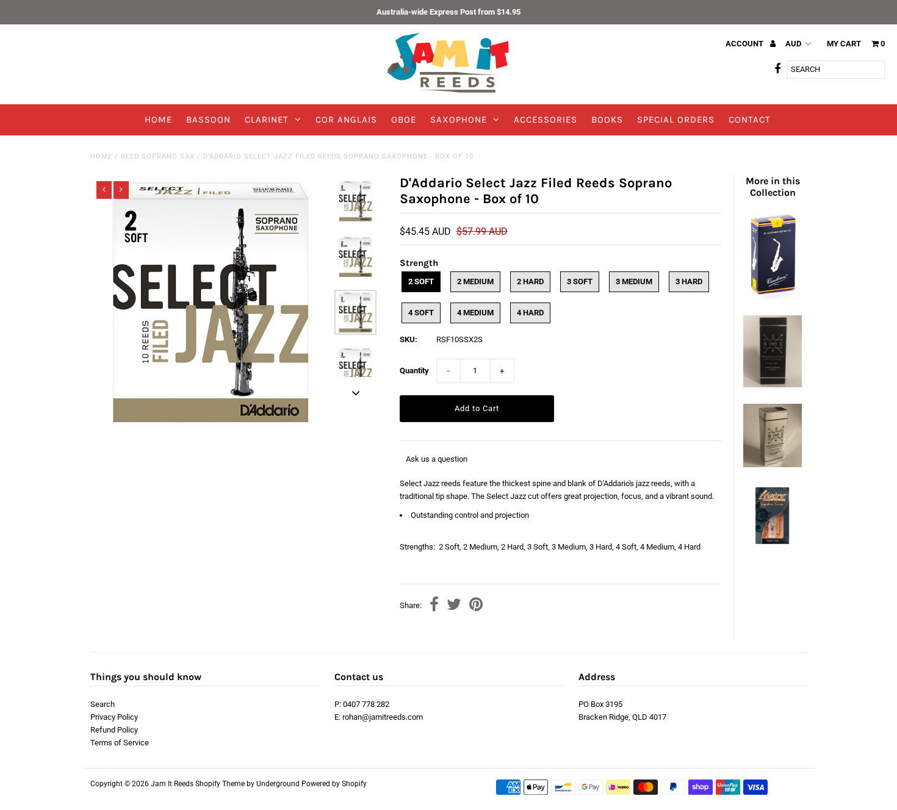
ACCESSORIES (545, 119)
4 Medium (475, 312)
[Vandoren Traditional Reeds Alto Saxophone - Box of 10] (772, 296)
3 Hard (688, 281)
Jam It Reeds (172, 784)
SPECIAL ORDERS (676, 119)
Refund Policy (114, 729)
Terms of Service (119, 742)
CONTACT (750, 119)
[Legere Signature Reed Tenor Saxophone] (772, 544)
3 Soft (580, 281)
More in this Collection (773, 186)
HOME (158, 119)
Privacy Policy (114, 717)
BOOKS (607, 119)
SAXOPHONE (458, 119)
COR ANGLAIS (346, 119)
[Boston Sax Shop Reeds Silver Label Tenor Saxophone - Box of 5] (772, 464)
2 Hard (530, 281)
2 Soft (421, 281)
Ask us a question (436, 459)
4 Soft (421, 312)
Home (101, 156)
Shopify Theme (220, 784)
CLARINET (267, 119)
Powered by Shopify (334, 784)
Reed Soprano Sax (158, 156)
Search (102, 704)
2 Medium (475, 281)
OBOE (403, 119)
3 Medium (634, 281)
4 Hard (530, 312)
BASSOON (208, 119)
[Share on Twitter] (454, 606)
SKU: (408, 339)
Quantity (414, 370)
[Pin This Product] (476, 606)
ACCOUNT (745, 43)
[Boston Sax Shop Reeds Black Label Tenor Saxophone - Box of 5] (772, 384)
